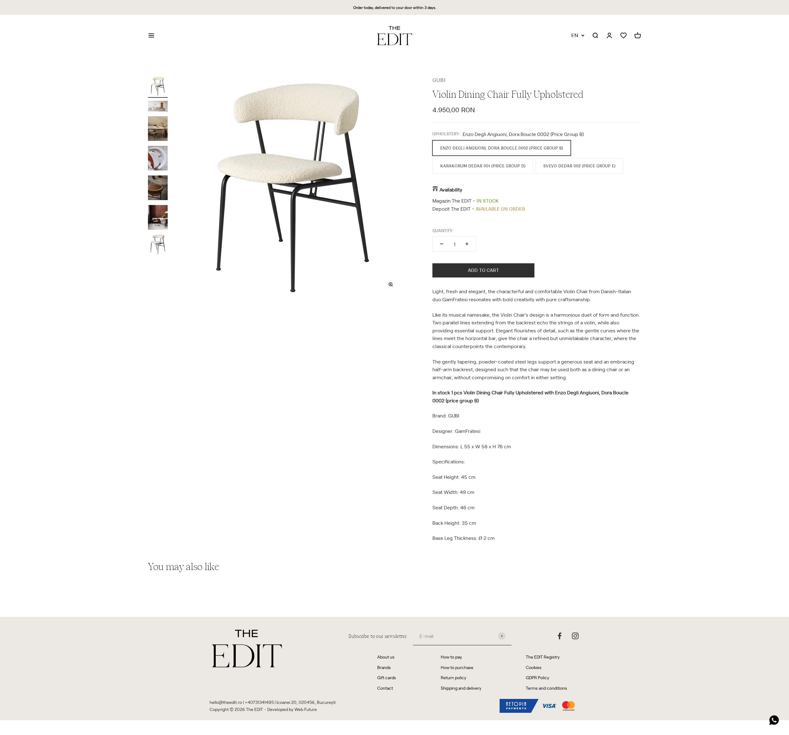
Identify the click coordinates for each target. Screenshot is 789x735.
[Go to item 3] (158, 129)
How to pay (451, 657)
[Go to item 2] (158, 107)
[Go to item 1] (158, 87)
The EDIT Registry (543, 657)
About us (385, 657)
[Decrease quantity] (442, 243)
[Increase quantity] (467, 243)
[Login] (609, 35)
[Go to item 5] (158, 188)
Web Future (305, 709)
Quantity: (442, 230)
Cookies (534, 667)
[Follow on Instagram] (575, 636)
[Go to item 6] (158, 218)
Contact (385, 688)
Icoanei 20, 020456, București (306, 702)
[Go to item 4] (158, 159)
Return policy (453, 677)
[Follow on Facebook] (559, 636)
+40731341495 (259, 702)
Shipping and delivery (461, 688)
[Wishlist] (623, 35)
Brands (384, 667)
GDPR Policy (537, 677)
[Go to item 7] (158, 245)
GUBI (439, 80)
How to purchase (457, 667)
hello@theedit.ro (226, 702)
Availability (450, 189)
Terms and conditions (546, 688)
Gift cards (386, 677)
